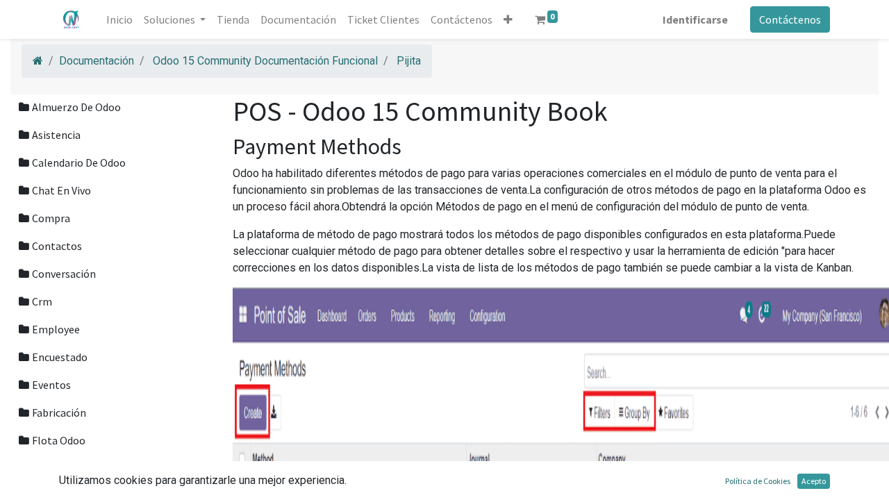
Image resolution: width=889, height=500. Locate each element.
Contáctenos (790, 19)
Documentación (96, 60)
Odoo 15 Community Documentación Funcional (265, 60)
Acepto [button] (813, 481)
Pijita (409, 60)
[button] (508, 19)
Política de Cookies (757, 481)
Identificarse (695, 19)
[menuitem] (119, 19)
